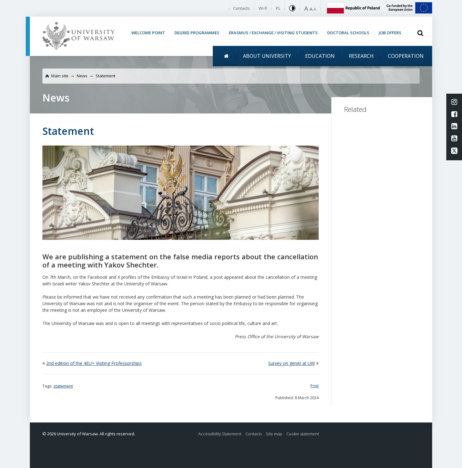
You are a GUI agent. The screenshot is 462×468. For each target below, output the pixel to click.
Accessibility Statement (219, 434)
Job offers (390, 33)
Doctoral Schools (348, 33)
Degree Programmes (196, 33)
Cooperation (406, 55)
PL (278, 8)
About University (267, 55)
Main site (60, 76)
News (82, 76)
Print (315, 385)
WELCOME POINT (148, 33)
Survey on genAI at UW (291, 363)
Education (320, 55)
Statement (105, 76)
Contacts (241, 8)
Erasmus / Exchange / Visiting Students (273, 33)
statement (63, 386)
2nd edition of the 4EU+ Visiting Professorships (94, 363)
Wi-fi (263, 8)
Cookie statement (302, 434)
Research (361, 55)
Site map (274, 434)
